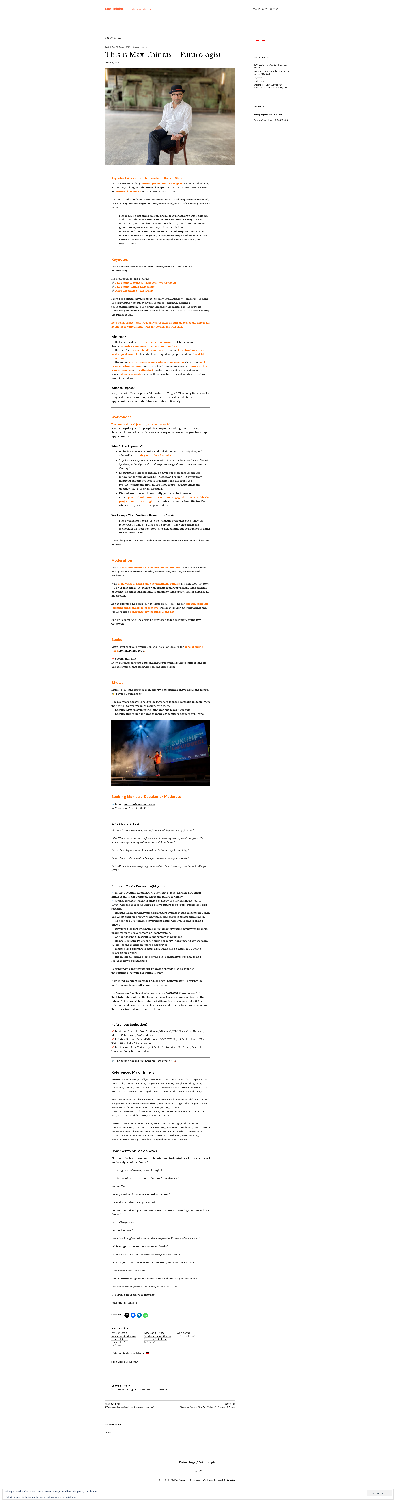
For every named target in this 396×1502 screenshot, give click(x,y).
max (116, 63)
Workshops (183, 1333)
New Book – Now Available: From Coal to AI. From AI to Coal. (157, 1336)
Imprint (108, 1432)
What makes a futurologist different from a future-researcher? (123, 1338)
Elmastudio (232, 1480)
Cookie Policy (69, 1497)
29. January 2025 (123, 47)
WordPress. (208, 1480)
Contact (274, 9)
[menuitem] (147, 1353)
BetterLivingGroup (131, 650)
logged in (135, 1389)
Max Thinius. (179, 1480)
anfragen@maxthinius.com (268, 114)
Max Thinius (114, 9)
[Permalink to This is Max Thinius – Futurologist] (170, 164)
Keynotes (258, 77)
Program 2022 (260, 9)
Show (117, 38)
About (109, 38)
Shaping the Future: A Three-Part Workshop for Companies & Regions (207, 1405)
